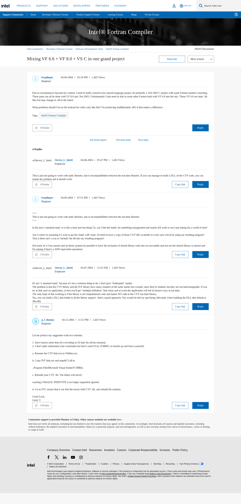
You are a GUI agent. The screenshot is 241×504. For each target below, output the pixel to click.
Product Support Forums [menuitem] (92, 14)
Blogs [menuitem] (140, 14)
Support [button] (41, 5)
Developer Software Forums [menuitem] (57, 14)
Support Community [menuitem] (13, 15)
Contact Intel (80, 461)
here (122, 430)
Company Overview (58, 461)
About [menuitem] (34, 14)
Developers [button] (79, 5)
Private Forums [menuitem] (159, 14)
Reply (200, 131)
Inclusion (166, 461)
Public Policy (180, 461)
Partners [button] (99, 5)
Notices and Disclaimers (159, 484)
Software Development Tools (95, 49)
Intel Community (35, 49)
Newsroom (96, 461)
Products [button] (23, 5)
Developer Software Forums (62, 49)
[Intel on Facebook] (48, 468)
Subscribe (172, 62)
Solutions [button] (59, 5)
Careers (122, 461)
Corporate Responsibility (143, 461)
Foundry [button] (116, 5)
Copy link (180, 188)
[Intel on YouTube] (73, 468)
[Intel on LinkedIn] (65, 468)
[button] (207, 82)
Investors (110, 461)
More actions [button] (198, 62)
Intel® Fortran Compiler (39, 52)
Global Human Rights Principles (141, 487)
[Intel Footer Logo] (31, 475)
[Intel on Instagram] (81, 468)
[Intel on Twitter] (57, 468)
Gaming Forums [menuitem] (121, 14)
